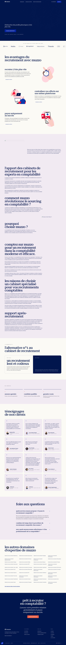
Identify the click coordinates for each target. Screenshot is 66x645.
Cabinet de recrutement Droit (10, 569)
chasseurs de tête (29, 1)
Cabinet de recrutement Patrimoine (54, 567)
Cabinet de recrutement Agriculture (25, 555)
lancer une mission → (13, 635)
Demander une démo (9, 79)
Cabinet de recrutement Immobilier (40, 582)
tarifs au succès (27, 634)
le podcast (52, 634)
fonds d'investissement (37, 1)
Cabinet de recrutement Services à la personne (40, 580)
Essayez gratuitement (11, 31)
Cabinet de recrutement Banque (39, 562)
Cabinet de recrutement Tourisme (11, 575)
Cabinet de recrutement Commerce (25, 567)
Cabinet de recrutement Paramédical (52, 576)
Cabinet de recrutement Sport (10, 582)
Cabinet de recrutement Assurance (11, 564)
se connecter (53, 1)
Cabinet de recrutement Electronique (38, 570)
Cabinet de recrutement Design (10, 562)
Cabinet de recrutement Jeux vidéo (11, 567)
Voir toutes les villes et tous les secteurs (12, 586)
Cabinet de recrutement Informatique (38, 576)
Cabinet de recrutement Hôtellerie (40, 572)
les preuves (26, 632)
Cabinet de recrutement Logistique (40, 567)
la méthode (26, 631)
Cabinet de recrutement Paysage (40, 555)
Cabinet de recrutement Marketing (11, 555)
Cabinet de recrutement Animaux (25, 558)
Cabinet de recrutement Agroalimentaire (9, 559)
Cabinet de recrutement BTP (24, 564)
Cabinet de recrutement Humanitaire (23, 576)
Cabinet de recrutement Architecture (38, 559)
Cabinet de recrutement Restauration (52, 573)
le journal (52, 632)
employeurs (22, 1)
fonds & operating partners (41, 632)
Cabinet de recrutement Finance (54, 562)
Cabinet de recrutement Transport (25, 582)
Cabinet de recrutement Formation (54, 569)
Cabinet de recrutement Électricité (25, 569)
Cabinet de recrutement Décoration (54, 558)
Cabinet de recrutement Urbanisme (40, 564)
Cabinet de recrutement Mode (24, 562)
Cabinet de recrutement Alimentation (52, 556)
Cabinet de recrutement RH (24, 572)
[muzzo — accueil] (7, 1)
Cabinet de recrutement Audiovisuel (52, 565)
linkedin (56, 636)
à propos (52, 631)
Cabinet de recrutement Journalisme (52, 583)
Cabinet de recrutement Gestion (11, 572)
